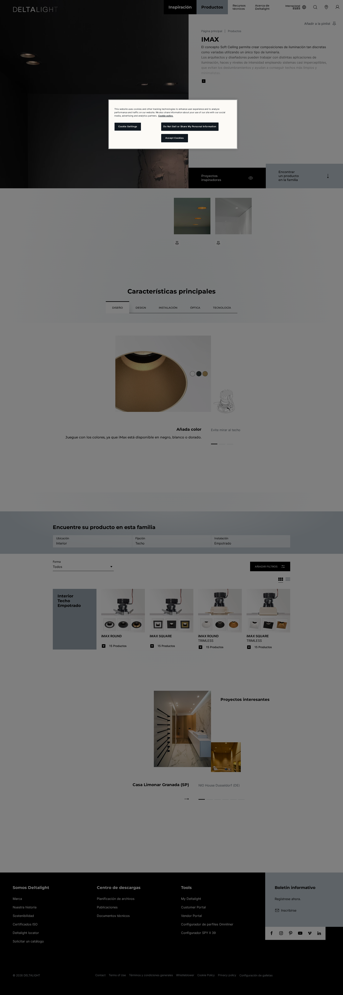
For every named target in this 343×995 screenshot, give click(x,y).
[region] (172, 124)
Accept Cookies (174, 138)
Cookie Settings (127, 126)
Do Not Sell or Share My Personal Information (189, 126)
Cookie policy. (165, 115)
